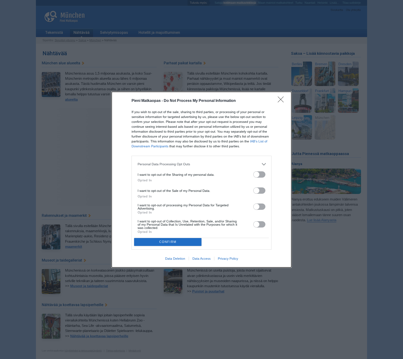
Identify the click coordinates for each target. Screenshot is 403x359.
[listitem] (201, 164)
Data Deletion (175, 258)
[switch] (259, 174)
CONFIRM (168, 242)
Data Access (201, 258)
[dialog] (201, 179)
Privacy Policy (228, 258)
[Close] (282, 101)
